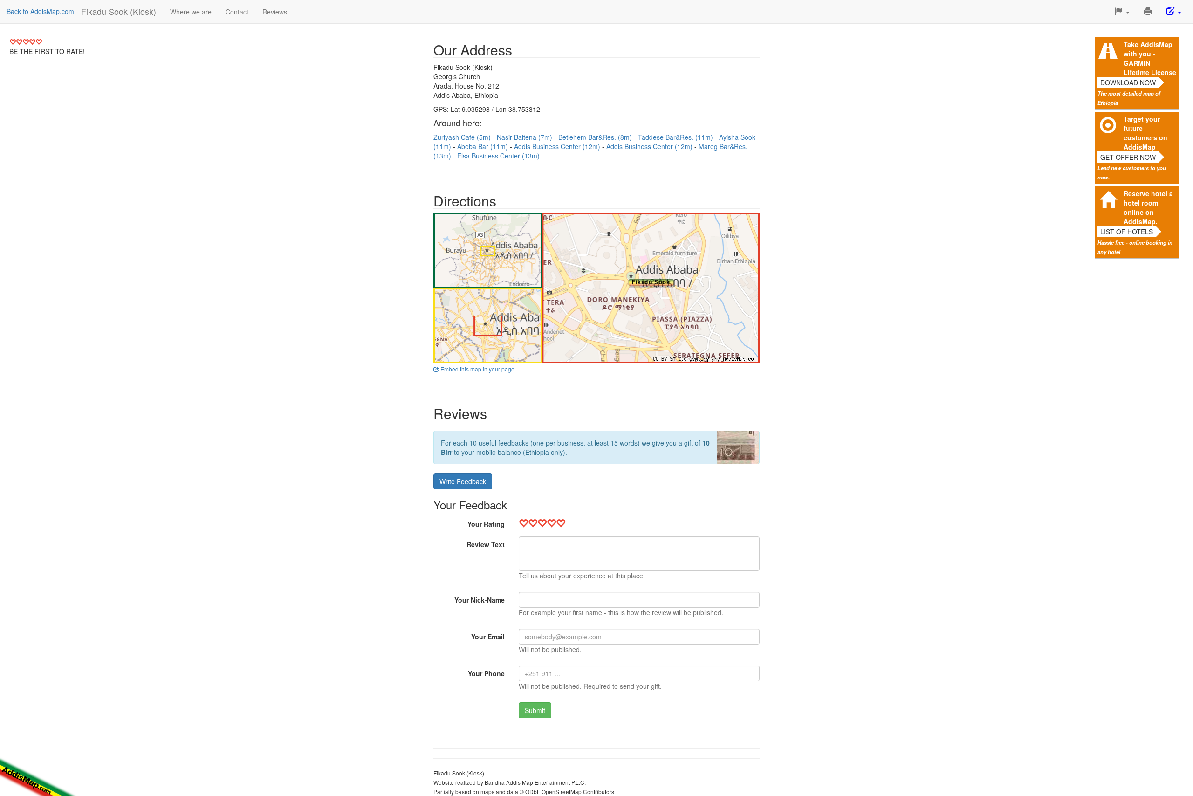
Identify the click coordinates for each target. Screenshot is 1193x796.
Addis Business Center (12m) (558, 146)
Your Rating (486, 523)
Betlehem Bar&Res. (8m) (596, 137)
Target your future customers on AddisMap (1145, 132)
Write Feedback (462, 481)
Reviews (274, 11)
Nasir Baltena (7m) (525, 137)
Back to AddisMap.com (40, 11)
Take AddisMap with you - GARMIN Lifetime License (1150, 58)
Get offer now (1128, 157)
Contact (237, 11)
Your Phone (486, 673)
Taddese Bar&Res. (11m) (676, 137)
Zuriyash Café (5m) (463, 137)
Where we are (191, 11)
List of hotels (1126, 231)
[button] (1122, 11)
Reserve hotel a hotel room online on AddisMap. (1148, 207)
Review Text (485, 544)
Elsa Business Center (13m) (498, 155)
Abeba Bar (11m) (483, 146)
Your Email (488, 636)
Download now (1128, 82)
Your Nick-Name (479, 599)
